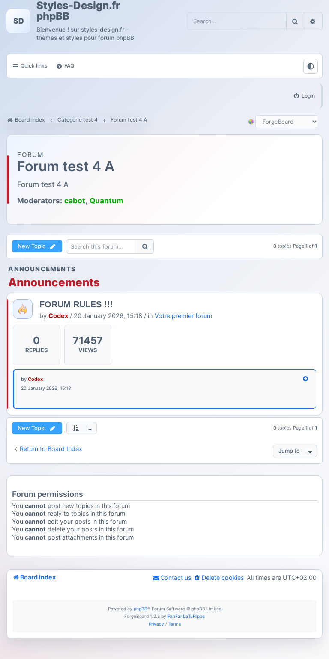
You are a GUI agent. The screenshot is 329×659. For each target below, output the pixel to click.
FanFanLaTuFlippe (186, 616)
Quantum (106, 200)
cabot (74, 200)
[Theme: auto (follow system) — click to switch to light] (310, 66)
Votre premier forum (183, 316)
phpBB (140, 608)
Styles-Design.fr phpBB (78, 10)
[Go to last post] (306, 379)
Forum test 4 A (65, 167)
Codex (58, 316)
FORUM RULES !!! (76, 304)
